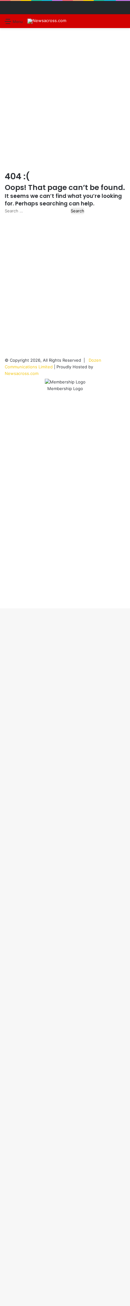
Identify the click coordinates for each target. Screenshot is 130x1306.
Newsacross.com (21, 373)
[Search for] (122, 23)
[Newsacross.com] (46, 21)
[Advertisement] (65, 99)
